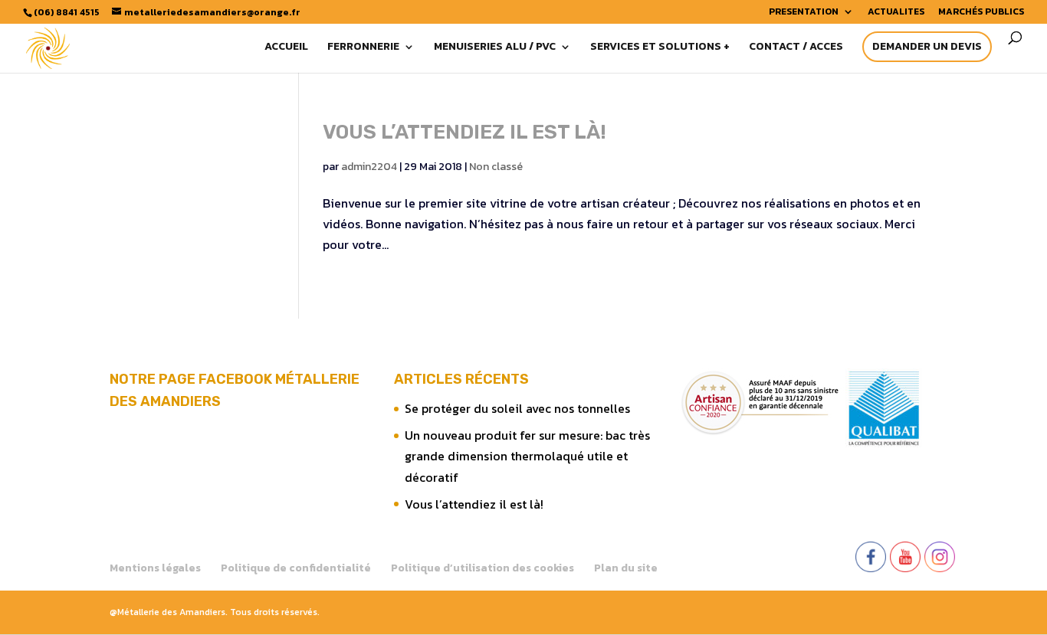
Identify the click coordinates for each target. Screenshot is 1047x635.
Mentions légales (155, 568)
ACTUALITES (896, 12)
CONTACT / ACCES (796, 47)
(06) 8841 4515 (67, 12)
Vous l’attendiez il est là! (464, 132)
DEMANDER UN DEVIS (927, 46)
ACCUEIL (286, 47)
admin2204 (369, 167)
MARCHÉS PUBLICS (981, 12)
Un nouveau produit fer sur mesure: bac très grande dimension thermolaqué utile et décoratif (527, 456)
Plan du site (626, 568)
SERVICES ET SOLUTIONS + (660, 47)
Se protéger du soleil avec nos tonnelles (517, 408)
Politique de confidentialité (296, 568)
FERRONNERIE (363, 47)
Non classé (496, 167)
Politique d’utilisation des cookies (482, 568)
